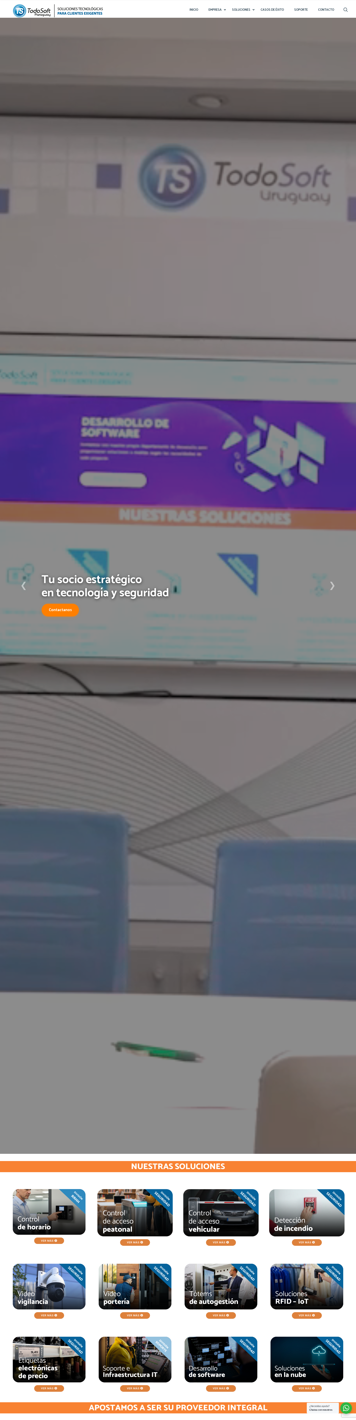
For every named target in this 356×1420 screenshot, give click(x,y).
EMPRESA (215, 9)
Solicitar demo (62, 617)
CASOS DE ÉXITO (272, 9)
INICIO (194, 9)
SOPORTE (301, 9)
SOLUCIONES (241, 9)
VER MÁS (47, 1240)
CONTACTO (326, 9)
